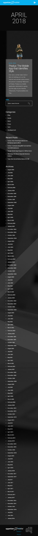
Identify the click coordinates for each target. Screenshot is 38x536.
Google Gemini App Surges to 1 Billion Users (20, 151)
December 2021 (12, 336)
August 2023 (11, 277)
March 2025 (11, 220)
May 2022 (10, 321)
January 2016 (11, 518)
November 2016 (12, 503)
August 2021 (11, 348)
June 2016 (10, 515)
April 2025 (10, 217)
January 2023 (11, 298)
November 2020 (12, 375)
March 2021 (11, 363)
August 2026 (11, 169)
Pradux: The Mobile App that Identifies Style (19, 68)
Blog (10, 63)
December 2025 (12, 193)
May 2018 (10, 464)
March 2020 (11, 399)
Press (9, 124)
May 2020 (10, 393)
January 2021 (11, 369)
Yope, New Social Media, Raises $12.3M (18, 159)
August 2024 (11, 241)
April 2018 (10, 467)
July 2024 (10, 244)
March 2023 (11, 292)
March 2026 (11, 184)
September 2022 (12, 309)
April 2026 (10, 181)
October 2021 (11, 342)
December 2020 (12, 372)
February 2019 (11, 438)
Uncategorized (12, 130)
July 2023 (10, 280)
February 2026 (11, 187)
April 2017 (10, 488)
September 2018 (12, 453)
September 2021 (12, 345)
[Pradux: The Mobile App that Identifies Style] (19, 49)
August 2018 (11, 455)
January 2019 (11, 441)
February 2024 (11, 259)
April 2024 (10, 253)
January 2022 (11, 333)
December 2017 (12, 473)
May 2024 (10, 250)
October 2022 (11, 306)
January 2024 (11, 262)
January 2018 (11, 470)
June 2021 (10, 354)
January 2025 (11, 226)
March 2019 (11, 435)
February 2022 (11, 330)
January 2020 (11, 405)
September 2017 (12, 476)
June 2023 (10, 283)
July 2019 (10, 423)
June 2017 (10, 482)
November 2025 (12, 196)
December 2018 (12, 444)
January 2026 (11, 190)
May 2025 (10, 214)
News (9, 121)
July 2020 (10, 387)
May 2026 (10, 178)
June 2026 (10, 175)
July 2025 (10, 208)
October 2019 (11, 414)
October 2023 (11, 271)
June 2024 (10, 247)
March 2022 (11, 327)
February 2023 (11, 295)
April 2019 (10, 432)
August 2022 (11, 312)
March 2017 (11, 491)
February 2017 (11, 494)
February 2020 (11, 402)
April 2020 (10, 396)
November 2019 (12, 411)
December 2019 (12, 408)
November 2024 (12, 232)
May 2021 (10, 357)
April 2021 (10, 360)
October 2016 (11, 506)
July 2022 (10, 315)
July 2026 (10, 172)
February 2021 (11, 366)
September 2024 (12, 238)
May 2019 (10, 429)
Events (9, 118)
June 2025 (10, 211)
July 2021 (10, 351)
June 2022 (10, 318)
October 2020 (11, 378)
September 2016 (12, 509)
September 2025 (12, 202)
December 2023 (12, 265)
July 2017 (10, 479)
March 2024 (11, 256)
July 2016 (10, 512)
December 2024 (12, 229)
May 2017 (10, 485)
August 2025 (11, 205)
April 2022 (10, 324)
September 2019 (12, 417)
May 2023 (10, 286)
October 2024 (11, 235)
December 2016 (12, 500)
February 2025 (11, 223)
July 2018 (10, 458)
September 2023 (12, 274)
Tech (14, 63)
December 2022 (12, 300)
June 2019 (10, 426)
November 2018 (12, 447)
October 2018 (11, 450)
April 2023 (10, 289)
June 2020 (10, 390)
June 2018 (10, 461)
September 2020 (12, 381)
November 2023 (12, 268)
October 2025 (11, 199)
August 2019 (11, 420)
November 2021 (12, 339)
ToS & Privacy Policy (19, 531)
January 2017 (11, 497)
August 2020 (11, 384)
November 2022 (12, 303)
